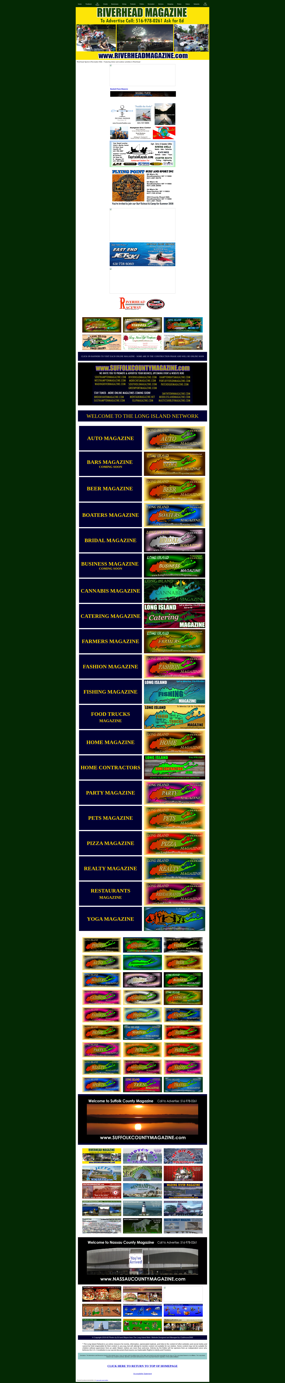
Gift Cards (205, 4)
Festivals (133, 4)
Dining (124, 4)
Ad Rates (97, 4)
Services (160, 4)
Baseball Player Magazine (119, 89)
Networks (196, 4)
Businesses (114, 4)
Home (80, 4)
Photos (179, 4)
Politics (142, 4)
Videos (187, 4)
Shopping (170, 4)
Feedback (89, 4)
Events (105, 4)
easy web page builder (102, 1380)
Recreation (151, 4)
